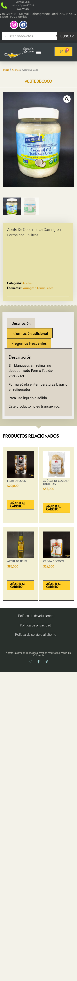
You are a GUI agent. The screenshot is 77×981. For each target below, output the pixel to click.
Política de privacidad (35, 625)
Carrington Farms (33, 287)
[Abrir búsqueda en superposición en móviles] (39, 36)
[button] (39, 52)
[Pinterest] (47, 662)
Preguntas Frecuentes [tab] (29, 343)
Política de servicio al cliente (35, 635)
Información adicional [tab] (29, 333)
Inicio (6, 69)
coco (50, 287)
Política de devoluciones (35, 616)
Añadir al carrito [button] (17, 504)
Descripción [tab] (21, 323)
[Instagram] (14, 25)
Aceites (16, 69)
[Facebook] (23, 25)
